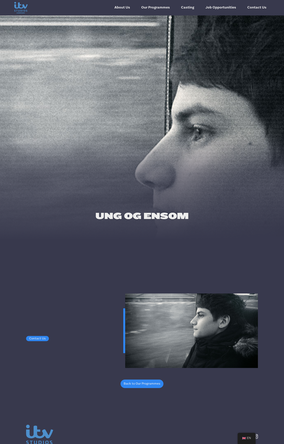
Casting (187, 7)
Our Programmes (155, 7)
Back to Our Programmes (142, 383)
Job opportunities (220, 7)
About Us (122, 7)
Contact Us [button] (37, 338)
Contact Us (256, 7)
